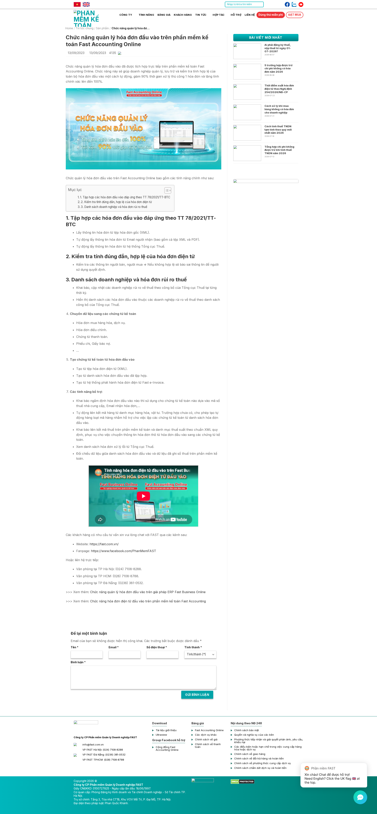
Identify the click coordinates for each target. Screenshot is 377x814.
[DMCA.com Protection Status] (242, 781)
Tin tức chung (84, 28)
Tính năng (146, 14)
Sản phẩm (102, 28)
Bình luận (78, 662)
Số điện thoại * (156, 647)
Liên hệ (250, 14)
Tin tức (201, 14)
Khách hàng (183, 14)
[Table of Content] (167, 190)
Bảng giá (164, 14)
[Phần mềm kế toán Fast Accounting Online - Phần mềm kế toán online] (93, 18)
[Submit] (260, 4)
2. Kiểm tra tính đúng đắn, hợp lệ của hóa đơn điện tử (116, 202)
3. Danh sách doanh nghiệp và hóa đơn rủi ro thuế (114, 207)
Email (114, 647)
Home (69, 28)
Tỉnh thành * (193, 647)
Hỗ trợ (236, 14)
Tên (74, 647)
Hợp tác (218, 14)
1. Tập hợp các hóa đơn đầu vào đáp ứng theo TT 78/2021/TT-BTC (125, 197)
